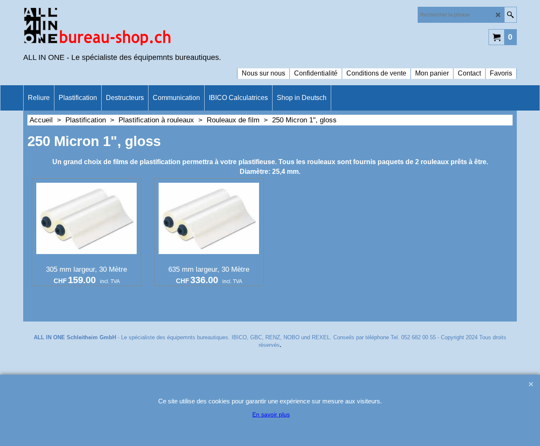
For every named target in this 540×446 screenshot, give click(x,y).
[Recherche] (510, 14)
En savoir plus (271, 414)
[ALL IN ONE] (97, 28)
